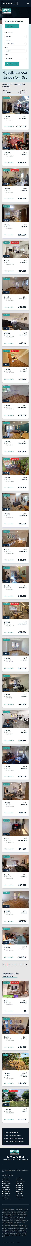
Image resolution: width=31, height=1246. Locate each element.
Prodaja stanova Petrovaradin (12, 1135)
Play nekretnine (5, 1191)
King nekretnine (6, 1193)
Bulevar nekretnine (20, 1181)
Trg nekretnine (19, 1193)
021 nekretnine (5, 1179)
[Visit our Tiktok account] (23, 1157)
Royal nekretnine (6, 1181)
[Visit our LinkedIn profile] (20, 1157)
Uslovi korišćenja (22, 1159)
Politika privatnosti (9, 1159)
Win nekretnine (19, 1187)
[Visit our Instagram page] (11, 1157)
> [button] (26, 964)
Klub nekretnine (6, 1185)
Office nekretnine (6, 1183)
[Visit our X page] (17, 1157)
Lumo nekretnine (20, 1199)
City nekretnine (19, 1177)
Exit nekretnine (19, 1189)
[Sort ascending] (22, 92)
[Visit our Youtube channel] (14, 1157)
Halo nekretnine (19, 1183)
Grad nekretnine (6, 1177)
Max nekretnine (19, 1191)
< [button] (3, 964)
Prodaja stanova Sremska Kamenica (14, 1141)
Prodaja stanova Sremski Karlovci (13, 1138)
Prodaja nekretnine (6, 1199)
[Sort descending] (25, 92)
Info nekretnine (19, 1179)
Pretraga (9, 64)
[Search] (15, 3)
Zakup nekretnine (20, 1197)
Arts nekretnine (5, 1195)
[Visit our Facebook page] (8, 1157)
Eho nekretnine (19, 1185)
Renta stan (4, 1197)
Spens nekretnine (6, 1187)
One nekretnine (19, 1195)
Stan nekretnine (6, 1189)
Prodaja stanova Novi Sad (11, 1132)
